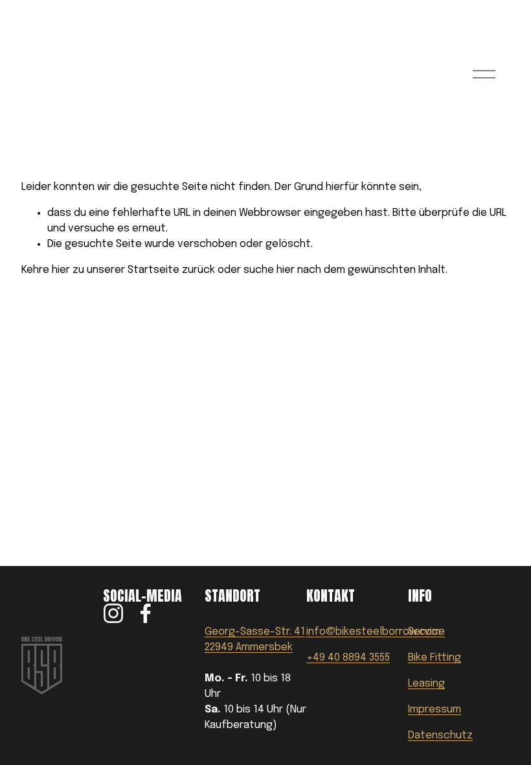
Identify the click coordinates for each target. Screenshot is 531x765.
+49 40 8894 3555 (348, 657)
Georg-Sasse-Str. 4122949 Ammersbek (255, 639)
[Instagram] (113, 613)
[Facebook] (145, 613)
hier (61, 270)
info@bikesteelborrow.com (373, 631)
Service (426, 631)
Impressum (434, 709)
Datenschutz (440, 735)
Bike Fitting (434, 657)
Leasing (426, 683)
